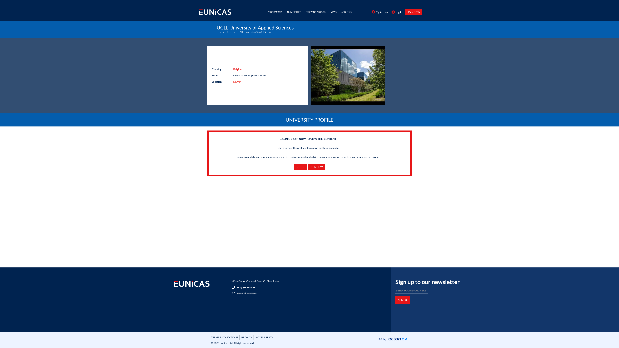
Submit (402, 300)
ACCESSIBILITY (264, 337)
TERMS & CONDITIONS (224, 337)
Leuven (237, 81)
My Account (382, 12)
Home (219, 32)
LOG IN (300, 166)
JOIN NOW (414, 12)
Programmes (275, 12)
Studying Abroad (316, 12)
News (333, 12)
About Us (346, 12)
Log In (399, 12)
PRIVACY (246, 337)
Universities (294, 12)
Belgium (237, 69)
